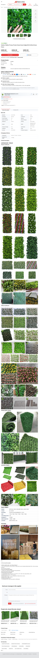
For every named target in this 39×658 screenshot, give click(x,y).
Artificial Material (14, 646)
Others (21, 634)
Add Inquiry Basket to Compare (19, 38)
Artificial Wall (28, 646)
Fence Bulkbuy (26, 648)
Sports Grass (3, 634)
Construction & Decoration (7, 7)
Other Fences (16, 7)
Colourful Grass (12, 634)
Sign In (3, 105)
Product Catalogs (15, 630)
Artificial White (21, 646)
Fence (13, 7)
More (2, 650)
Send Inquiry (10, 54)
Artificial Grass (22, 632)
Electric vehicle (3, 632)
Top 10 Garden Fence (18, 648)
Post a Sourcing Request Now (30, 603)
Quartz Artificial (4, 648)
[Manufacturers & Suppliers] (19, 2)
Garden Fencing (12, 632)
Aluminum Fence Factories (15, 643)
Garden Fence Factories (5, 643)
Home (2, 7)
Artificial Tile (11, 648)
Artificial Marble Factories (26, 643)
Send (10, 603)
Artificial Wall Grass (32, 632)
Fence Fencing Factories (5, 646)
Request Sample (20, 57)
